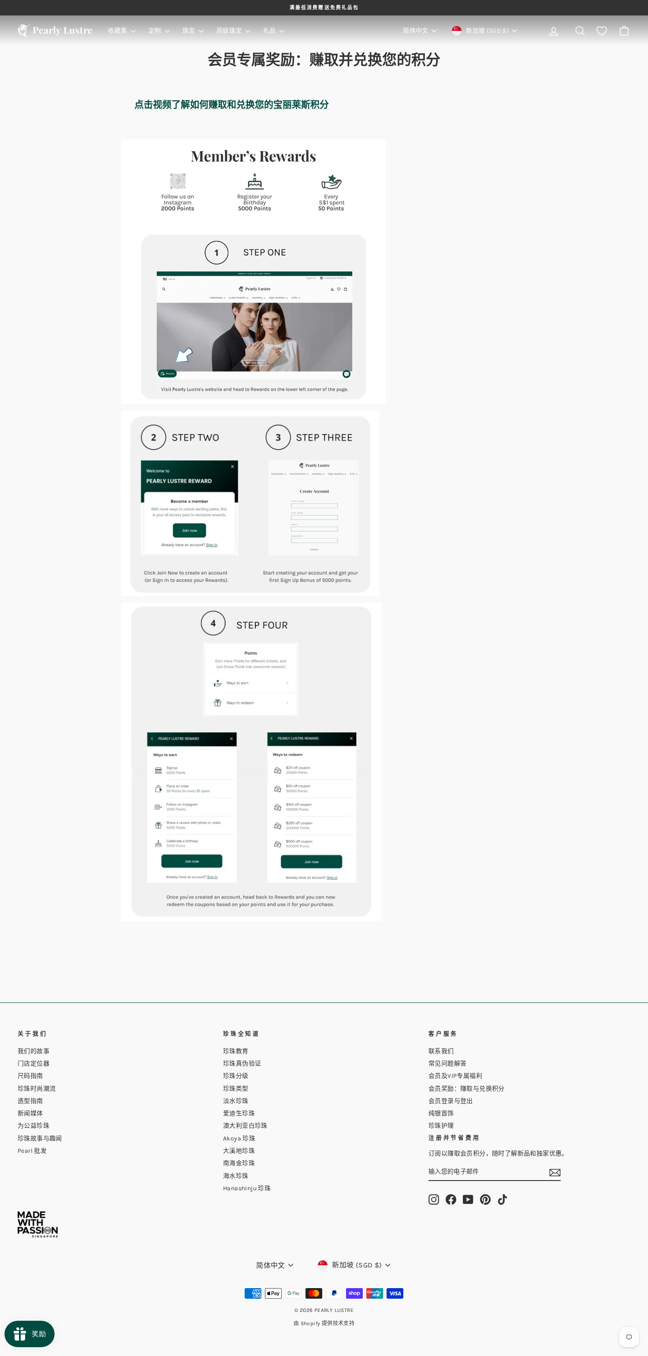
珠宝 (189, 30)
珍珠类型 (236, 1088)
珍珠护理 (441, 1125)
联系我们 (441, 1051)
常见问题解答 (447, 1063)
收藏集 (118, 30)
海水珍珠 (236, 1176)
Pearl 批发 (32, 1151)
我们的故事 (33, 1051)
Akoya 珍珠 (239, 1138)
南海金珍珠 (239, 1163)
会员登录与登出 (450, 1101)
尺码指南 (30, 1076)
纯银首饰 (441, 1113)
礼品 (270, 30)
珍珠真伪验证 (242, 1063)
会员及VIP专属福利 (455, 1076)
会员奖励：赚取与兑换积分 (466, 1088)
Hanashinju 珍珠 (247, 1188)
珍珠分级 (236, 1076)
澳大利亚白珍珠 (245, 1125)
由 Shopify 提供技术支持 (324, 1323)
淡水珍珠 (236, 1101)
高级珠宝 (229, 30)
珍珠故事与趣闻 (40, 1138)
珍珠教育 (236, 1051)
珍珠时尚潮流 (37, 1088)
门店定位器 (33, 1063)
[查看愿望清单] (602, 31)
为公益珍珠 (33, 1125)
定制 (156, 30)
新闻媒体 (30, 1113)
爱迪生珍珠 (239, 1113)
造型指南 (30, 1101)
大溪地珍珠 (239, 1151)
